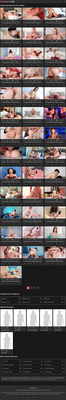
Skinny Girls (5, 84)
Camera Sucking (34, 361)
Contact (27, 397)
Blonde (4, 164)
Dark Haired (37, 44)
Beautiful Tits (10, 104)
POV (8, 124)
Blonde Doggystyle (55, 368)
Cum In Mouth (54, 104)
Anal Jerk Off (55, 371)
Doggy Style (49, 144)
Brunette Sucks (34, 364)
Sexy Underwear (59, 164)
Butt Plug (13, 361)
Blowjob (10, 64)
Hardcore (33, 64)
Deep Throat (34, 302)
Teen (55, 64)
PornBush (22, 397)
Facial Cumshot (28, 104)
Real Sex (12, 124)
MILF (16, 104)
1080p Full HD (60, 44)
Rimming (9, 164)
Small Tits (4, 184)
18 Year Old (55, 361)
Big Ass (31, 44)
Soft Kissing (13, 368)
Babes (48, 104)
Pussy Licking (49, 64)
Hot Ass (39, 84)
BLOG (44, 397)
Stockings (15, 164)
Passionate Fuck (34, 368)
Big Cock (53, 44)
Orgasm (16, 44)
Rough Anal (55, 364)
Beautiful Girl (5, 44)
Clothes (55, 298)
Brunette (60, 84)
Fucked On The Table (13, 371)
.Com (7, 2)
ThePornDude (34, 397)
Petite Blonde (34, 371)
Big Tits (11, 44)
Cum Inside (49, 84)
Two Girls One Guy (35, 243)
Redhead (11, 84)
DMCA (40, 397)
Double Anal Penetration (13, 364)
